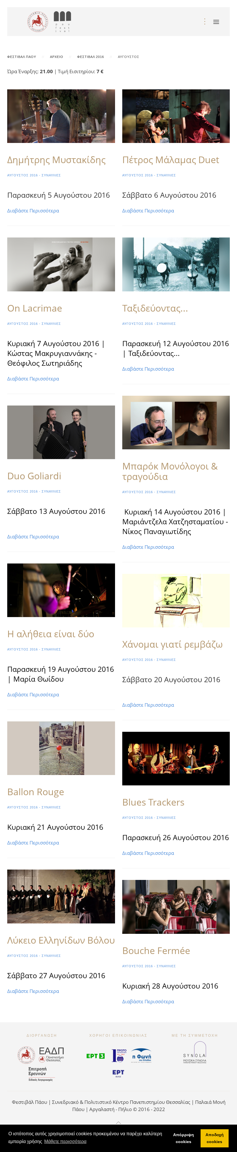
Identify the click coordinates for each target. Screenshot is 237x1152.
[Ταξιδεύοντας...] (176, 264)
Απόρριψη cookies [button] (183, 1138)
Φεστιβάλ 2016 (90, 57)
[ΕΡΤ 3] (95, 1055)
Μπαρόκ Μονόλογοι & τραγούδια (170, 471)
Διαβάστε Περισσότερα (33, 210)
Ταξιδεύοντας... (155, 308)
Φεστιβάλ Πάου (21, 57)
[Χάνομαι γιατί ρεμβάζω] (176, 600)
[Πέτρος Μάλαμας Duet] (176, 115)
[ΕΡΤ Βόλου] (118, 1071)
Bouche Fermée (156, 950)
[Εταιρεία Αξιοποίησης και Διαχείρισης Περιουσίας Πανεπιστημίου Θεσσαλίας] (51, 1054)
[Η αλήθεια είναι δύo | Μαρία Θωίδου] (61, 589)
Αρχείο (56, 57)
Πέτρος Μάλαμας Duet (170, 159)
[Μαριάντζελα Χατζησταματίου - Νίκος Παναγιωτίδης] (176, 421)
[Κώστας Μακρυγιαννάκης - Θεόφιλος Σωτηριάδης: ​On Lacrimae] (61, 264)
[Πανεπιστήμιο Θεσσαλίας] (37, 20)
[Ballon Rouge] (61, 747)
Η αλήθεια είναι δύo (50, 633)
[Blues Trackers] (176, 758)
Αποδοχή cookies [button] (214, 1138)
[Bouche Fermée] (176, 906)
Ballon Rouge (35, 791)
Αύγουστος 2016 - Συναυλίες (34, 175)
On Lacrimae (34, 308)
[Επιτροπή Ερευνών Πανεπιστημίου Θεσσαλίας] (42, 1073)
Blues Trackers (153, 802)
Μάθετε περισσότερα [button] (65, 1141)
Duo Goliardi (34, 476)
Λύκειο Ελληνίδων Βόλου (61, 940)
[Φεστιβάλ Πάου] (64, 20)
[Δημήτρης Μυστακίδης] (61, 115)
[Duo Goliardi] (61, 431)
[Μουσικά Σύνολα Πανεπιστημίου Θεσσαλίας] (195, 1050)
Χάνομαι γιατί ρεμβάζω (172, 644)
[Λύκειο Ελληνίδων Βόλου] (61, 896)
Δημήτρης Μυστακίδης (56, 159)
